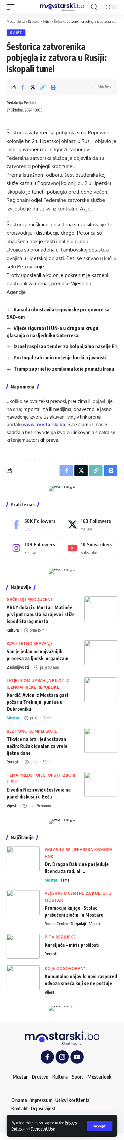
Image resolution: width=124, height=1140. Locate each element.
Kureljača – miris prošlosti (72, 945)
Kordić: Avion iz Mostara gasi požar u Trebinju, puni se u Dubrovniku (37, 702)
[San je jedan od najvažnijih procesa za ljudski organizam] (100, 652)
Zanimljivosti (18, 667)
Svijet (16, 33)
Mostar (13, 717)
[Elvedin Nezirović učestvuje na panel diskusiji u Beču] (100, 784)
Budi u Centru (56, 923)
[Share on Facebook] (22, 87)
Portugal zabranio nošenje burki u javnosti (60, 357)
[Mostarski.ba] (62, 7)
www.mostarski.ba (44, 424)
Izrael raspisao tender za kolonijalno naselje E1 (65, 346)
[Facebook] (34, 524)
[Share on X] (32, 87)
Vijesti (12, 805)
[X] (90, 524)
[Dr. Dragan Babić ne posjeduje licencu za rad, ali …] (23, 858)
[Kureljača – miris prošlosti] (23, 946)
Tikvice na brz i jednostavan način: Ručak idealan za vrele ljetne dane (37, 746)
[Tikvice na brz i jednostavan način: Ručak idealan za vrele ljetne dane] (100, 740)
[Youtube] (90, 548)
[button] (99, 1126)
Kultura (13, 630)
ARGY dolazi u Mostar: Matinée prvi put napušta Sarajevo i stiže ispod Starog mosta (41, 614)
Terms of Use (43, 1128)
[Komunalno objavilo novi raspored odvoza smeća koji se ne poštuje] (23, 977)
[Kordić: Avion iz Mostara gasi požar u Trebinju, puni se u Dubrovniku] (100, 689)
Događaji (78, 923)
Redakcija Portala (21, 102)
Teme (64, 880)
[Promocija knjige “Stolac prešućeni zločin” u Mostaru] (23, 902)
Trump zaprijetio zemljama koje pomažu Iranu (64, 369)
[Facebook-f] (47, 1057)
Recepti (13, 761)
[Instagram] (34, 548)
